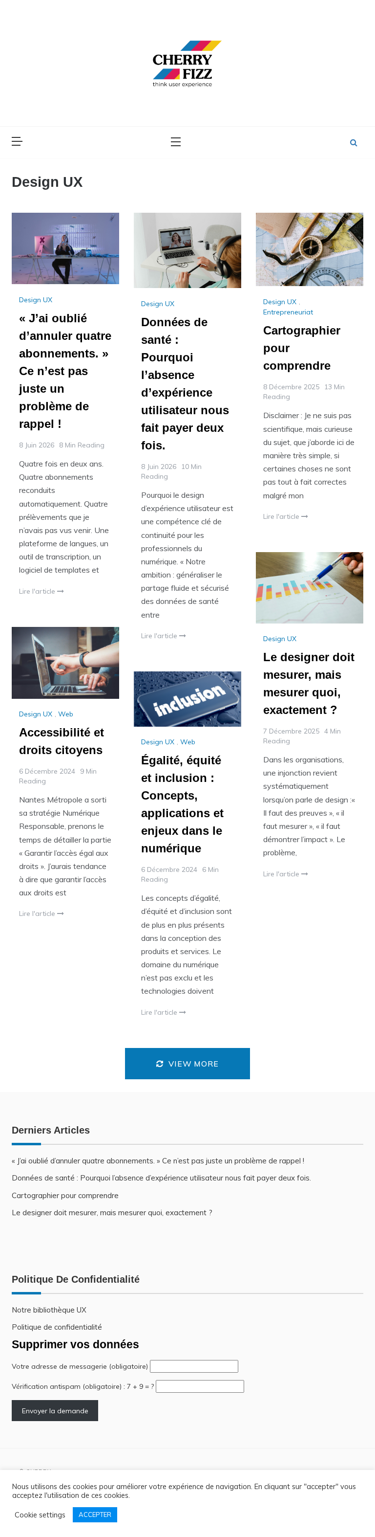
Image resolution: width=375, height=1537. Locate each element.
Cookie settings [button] (40, 1515)
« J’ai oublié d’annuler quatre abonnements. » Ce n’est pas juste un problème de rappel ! (65, 371)
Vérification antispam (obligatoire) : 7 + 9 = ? (84, 1386)
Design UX (35, 299)
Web (65, 714)
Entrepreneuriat (288, 312)
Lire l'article (38, 591)
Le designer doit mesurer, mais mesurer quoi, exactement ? (112, 1212)
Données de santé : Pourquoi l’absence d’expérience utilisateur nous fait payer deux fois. (161, 1177)
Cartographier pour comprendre (65, 1195)
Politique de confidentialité (57, 1327)
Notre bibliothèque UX (49, 1309)
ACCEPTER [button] (95, 1514)
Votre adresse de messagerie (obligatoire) (81, 1366)
